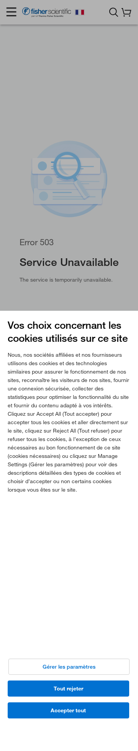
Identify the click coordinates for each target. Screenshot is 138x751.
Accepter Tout (68, 710)
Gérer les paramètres (69, 666)
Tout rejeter (68, 688)
